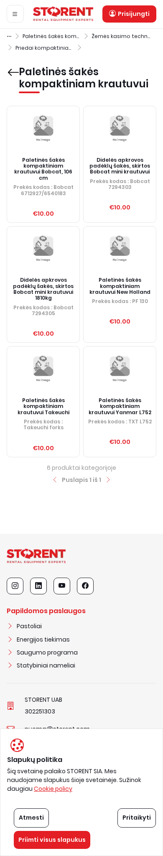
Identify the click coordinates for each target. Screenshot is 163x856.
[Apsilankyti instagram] (15, 586)
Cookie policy (53, 789)
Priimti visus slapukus (52, 840)
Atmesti (31, 817)
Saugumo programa (47, 652)
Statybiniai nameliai (46, 665)
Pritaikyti (136, 817)
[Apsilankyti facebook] (85, 586)
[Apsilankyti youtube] (61, 586)
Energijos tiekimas (43, 639)
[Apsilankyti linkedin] (38, 586)
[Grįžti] (11, 66)
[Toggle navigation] (15, 14)
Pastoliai (29, 626)
